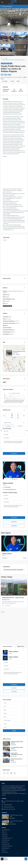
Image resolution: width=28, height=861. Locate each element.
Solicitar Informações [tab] (7, 646)
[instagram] (14, 773)
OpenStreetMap (18, 371)
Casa (2, 58)
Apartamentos (5, 830)
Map (4, 342)
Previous (4, 415)
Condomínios (4, 840)
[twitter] (7, 773)
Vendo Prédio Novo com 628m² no (20, 351)
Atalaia (24, 77)
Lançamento (4, 844)
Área (5, 716)
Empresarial (4, 842)
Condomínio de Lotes (6, 838)
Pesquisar (14, 730)
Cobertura (4, 834)
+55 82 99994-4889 (7, 804)
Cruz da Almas (6, 594)
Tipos (5, 703)
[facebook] (4, 773)
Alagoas (13, 299)
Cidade (5, 713)
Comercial (6, 58)
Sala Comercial (5, 848)
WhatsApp (14, 525)
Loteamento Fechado (6, 846)
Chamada (14, 521)
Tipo (5, 706)
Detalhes (5, 313)
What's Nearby (6, 378)
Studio (3, 850)
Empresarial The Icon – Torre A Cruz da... (13, 597)
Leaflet (13, 371)
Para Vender (3, 63)
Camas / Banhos (7, 720)
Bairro (5, 709)
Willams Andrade (8, 483)
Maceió (10, 594)
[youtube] (11, 773)
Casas (3, 832)
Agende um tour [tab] (20, 646)
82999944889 (7, 487)
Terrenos (4, 852)
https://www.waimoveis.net (9, 809)
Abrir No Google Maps (7, 305)
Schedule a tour (7, 410)
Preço (5, 727)
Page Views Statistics (8, 389)
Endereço (5, 287)
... (15, 603)
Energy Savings (6, 278)
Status (5, 723)
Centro (2, 78)
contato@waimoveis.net (8, 806)
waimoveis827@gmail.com (10, 489)
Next (23, 415)
